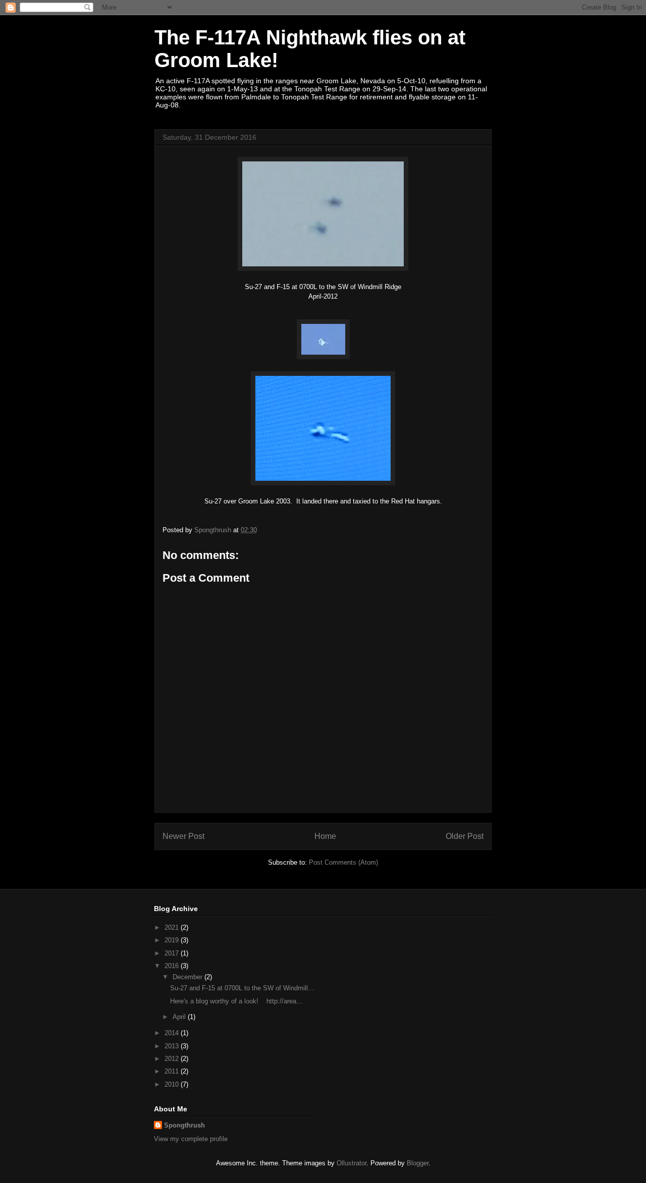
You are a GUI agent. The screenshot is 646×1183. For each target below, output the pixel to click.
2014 (173, 1033)
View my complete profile (191, 1139)
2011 (173, 1071)
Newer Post (183, 836)
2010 (173, 1084)
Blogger (417, 1163)
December (188, 977)
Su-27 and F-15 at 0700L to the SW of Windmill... (242, 988)
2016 (173, 966)
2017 (173, 953)
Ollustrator (351, 1163)
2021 (173, 927)
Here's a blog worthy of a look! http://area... (236, 1001)
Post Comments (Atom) (343, 862)
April (180, 1017)
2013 (173, 1046)
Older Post (464, 836)
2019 (173, 940)
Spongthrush (184, 1125)
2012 (173, 1058)
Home (325, 836)
